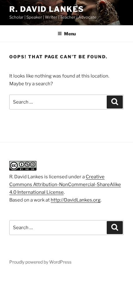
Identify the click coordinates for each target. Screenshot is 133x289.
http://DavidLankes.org (76, 200)
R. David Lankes (46, 9)
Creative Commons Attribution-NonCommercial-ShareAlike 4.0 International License (65, 184)
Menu (70, 33)
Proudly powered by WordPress (40, 262)
